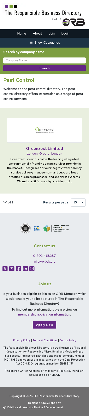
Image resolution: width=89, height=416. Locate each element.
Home (21, 33)
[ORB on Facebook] (18, 268)
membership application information (44, 314)
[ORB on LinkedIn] (25, 268)
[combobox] (44, 60)
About (37, 33)
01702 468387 (44, 255)
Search (45, 68)
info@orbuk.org (44, 261)
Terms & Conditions (44, 340)
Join (52, 33)
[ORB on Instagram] (32, 268)
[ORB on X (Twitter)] (5, 268)
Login (65, 33)
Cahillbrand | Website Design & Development (35, 407)
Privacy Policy (21, 340)
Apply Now (44, 325)
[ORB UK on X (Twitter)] (11, 268)
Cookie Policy (67, 340)
